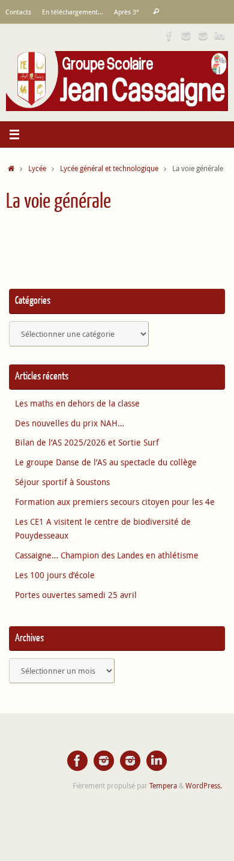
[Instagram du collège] (202, 35)
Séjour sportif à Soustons (62, 482)
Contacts (18, 11)
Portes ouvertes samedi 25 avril (76, 595)
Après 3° (126, 11)
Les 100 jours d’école (55, 575)
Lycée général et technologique (109, 168)
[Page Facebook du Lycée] (169, 35)
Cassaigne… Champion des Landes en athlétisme (107, 555)
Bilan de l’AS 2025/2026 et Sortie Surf (87, 442)
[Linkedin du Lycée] (219, 35)
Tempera (163, 786)
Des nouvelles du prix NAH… (69, 423)
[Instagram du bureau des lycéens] (186, 35)
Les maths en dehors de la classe (77, 403)
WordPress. (203, 786)
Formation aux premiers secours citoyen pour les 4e (115, 502)
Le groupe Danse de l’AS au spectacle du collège (106, 462)
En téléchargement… (72, 11)
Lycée (37, 168)
